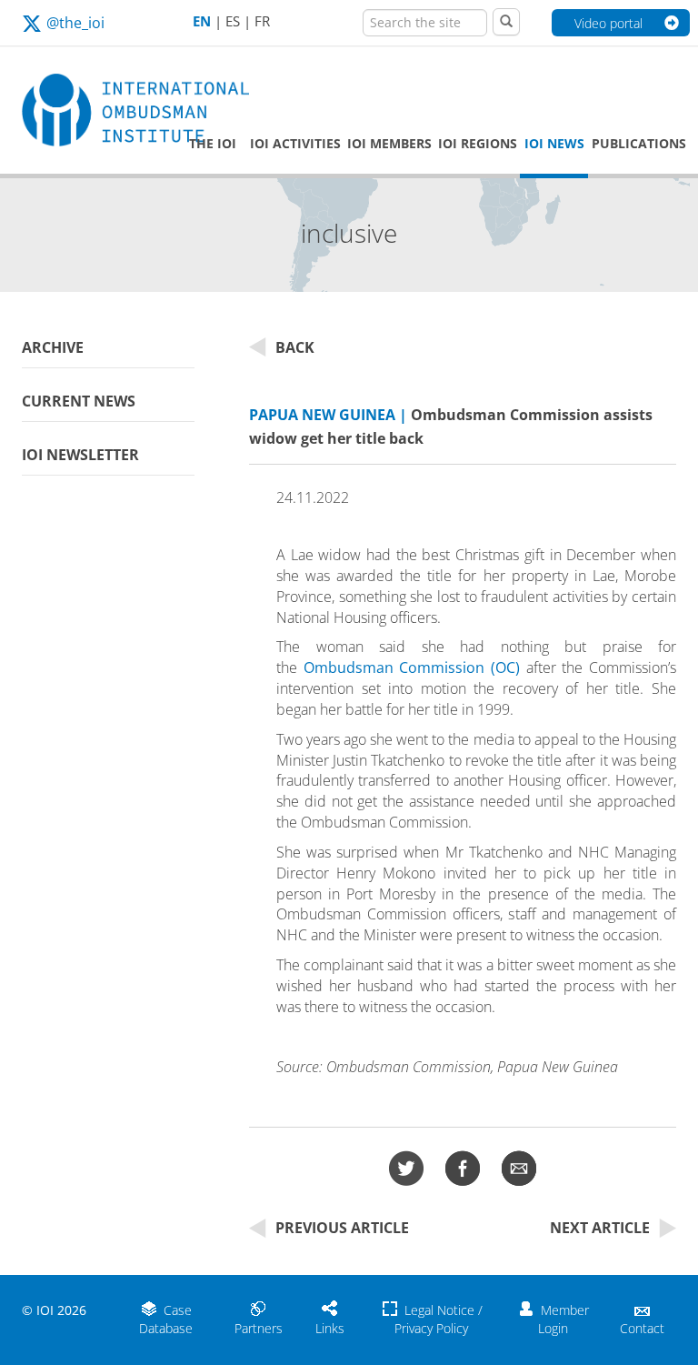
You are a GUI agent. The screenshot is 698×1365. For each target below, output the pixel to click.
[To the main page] (93, 110)
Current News (78, 401)
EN (202, 21)
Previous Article (342, 1228)
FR (262, 21)
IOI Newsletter (80, 455)
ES (232, 21)
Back (294, 347)
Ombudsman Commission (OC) (412, 667)
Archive (53, 347)
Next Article (600, 1228)
